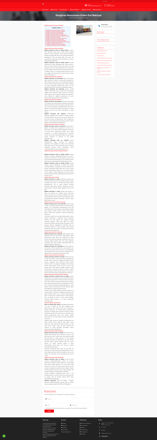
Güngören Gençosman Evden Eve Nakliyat (55, 30)
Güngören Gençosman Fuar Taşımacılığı (54, 39)
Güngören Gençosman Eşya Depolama (54, 33)
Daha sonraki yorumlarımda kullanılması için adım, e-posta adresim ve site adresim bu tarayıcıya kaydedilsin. (66, 408)
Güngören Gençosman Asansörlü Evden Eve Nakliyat (57, 41)
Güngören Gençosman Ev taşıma (52, 37)
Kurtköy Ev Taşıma (100, 55)
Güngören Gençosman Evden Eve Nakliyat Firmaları (57, 36)
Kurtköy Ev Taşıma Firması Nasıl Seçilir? (104, 60)
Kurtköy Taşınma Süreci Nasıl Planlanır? (104, 65)
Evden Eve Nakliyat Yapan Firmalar (53, 43)
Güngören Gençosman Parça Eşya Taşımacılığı (56, 38)
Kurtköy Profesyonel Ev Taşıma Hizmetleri (105, 58)
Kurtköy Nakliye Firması (101, 53)
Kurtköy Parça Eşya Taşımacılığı (103, 62)
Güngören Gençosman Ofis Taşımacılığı (54, 32)
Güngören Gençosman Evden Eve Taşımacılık (55, 34)
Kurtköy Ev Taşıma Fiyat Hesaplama (103, 74)
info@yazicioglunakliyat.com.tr (94, 5)
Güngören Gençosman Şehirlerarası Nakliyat (55, 40)
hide (62, 27)
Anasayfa (70, 17)
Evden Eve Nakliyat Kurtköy (102, 50)
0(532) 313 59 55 (110, 5)
